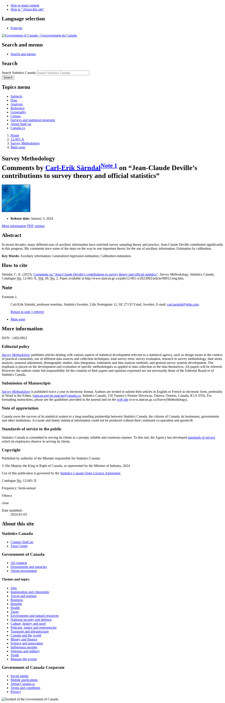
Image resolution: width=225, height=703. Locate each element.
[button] (23, 54)
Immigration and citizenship (30, 592)
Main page (18, 147)
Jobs (14, 588)
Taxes (15, 612)
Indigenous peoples (24, 647)
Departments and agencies (29, 567)
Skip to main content (25, 5)
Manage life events (24, 659)
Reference (18, 108)
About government (24, 571)
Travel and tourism (23, 596)
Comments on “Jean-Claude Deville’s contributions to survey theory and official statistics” (95, 274)
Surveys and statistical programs (33, 120)
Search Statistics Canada (19, 73)
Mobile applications (24, 680)
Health (15, 608)
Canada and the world (26, 635)
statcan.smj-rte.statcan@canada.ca (57, 395)
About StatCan (21, 124)
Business (17, 600)
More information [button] (14, 226)
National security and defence (31, 619)
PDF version (36, 226)
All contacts (19, 563)
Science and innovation (27, 643)
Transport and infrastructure (30, 631)
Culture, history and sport (28, 623)
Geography (18, 112)
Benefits (16, 604)
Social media (19, 676)
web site (122, 399)
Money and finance (24, 639)
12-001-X (17, 139)
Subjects (16, 96)
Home (15, 135)
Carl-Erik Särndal (73, 167)
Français (16, 28)
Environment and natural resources (35, 616)
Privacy (16, 692)
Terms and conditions (25, 688)
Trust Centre (19, 546)
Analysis (17, 104)
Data (14, 100)
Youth (15, 655)
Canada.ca (18, 128)
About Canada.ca (23, 684)
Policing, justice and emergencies (33, 627)
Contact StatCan (22, 542)
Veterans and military (25, 651)
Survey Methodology (25, 143)
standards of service (201, 437)
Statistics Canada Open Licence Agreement (90, 473)
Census (16, 116)
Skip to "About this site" (27, 9)
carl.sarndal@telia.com (183, 304)
